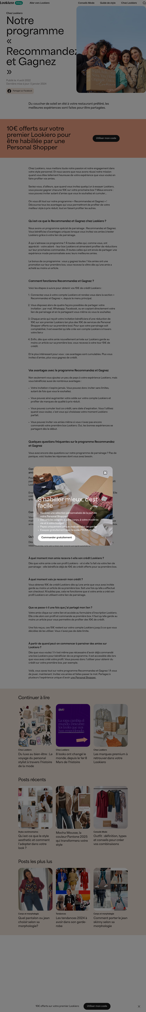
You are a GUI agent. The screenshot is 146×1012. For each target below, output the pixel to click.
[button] (105, 472)
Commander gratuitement (56, 537)
